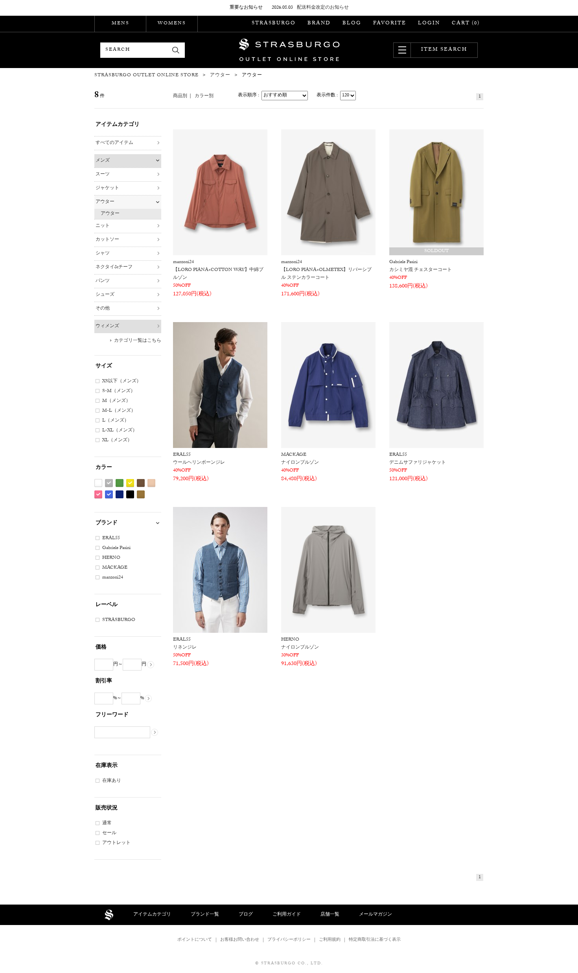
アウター (105, 202)
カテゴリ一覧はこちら (137, 341)
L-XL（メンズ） (119, 431)
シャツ (103, 254)
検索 (176, 50)
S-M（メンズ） (118, 391)
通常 (107, 823)
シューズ (105, 295)
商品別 (180, 96)
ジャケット (107, 188)
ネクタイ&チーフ (114, 267)
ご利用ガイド (286, 915)
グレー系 (109, 483)
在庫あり (111, 781)
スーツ (103, 175)
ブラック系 (130, 494)
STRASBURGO (274, 23)
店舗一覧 (329, 915)
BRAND (319, 23)
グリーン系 (119, 483)
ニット (103, 226)
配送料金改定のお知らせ (323, 8)
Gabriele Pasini (116, 548)
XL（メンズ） (117, 440)
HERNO (111, 558)
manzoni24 (112, 578)
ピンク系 (98, 494)
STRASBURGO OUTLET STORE (289, 50)
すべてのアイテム (114, 143)
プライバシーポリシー (289, 940)
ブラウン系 (141, 483)
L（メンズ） (115, 421)
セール (109, 833)
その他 (103, 309)
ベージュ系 (151, 483)
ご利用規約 (330, 940)
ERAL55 (111, 538)
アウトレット (116, 843)
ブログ (246, 915)
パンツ (103, 281)
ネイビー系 (119, 494)
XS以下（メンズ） (121, 381)
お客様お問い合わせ (239, 940)
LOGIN (429, 23)
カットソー (107, 240)
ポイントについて (194, 940)
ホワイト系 (98, 483)
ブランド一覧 (205, 915)
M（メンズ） (116, 401)
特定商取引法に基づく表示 (375, 940)
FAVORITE (389, 23)
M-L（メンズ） (119, 411)
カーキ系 (141, 494)
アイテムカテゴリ (152, 915)
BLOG (351, 23)
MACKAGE (114, 568)
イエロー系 (130, 483)
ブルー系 (109, 494)
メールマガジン (375, 915)
